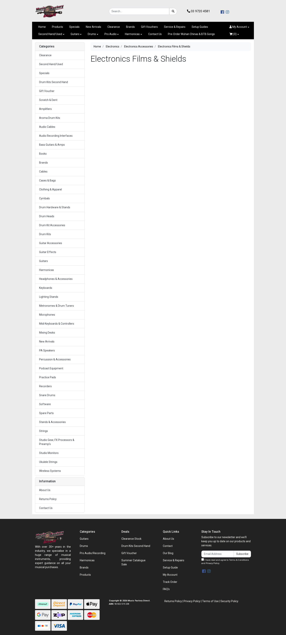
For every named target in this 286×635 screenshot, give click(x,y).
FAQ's (166, 589)
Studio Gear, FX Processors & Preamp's (56, 442)
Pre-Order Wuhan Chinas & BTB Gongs (191, 34)
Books (43, 153)
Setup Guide (170, 567)
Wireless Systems (50, 470)
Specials (74, 26)
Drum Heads (46, 216)
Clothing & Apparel (50, 189)
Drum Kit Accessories (52, 225)
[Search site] (173, 11)
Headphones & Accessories (56, 278)
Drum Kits (45, 234)
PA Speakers (47, 350)
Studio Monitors (49, 453)
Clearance (113, 26)
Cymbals (44, 198)
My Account (170, 574)
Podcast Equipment (51, 368)
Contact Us (155, 34)
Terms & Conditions (239, 560)
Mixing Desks (47, 332)
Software (45, 404)
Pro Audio (110, 34)
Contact (168, 545)
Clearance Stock (131, 538)
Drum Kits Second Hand (53, 82)
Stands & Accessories (52, 422)
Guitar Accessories (50, 243)
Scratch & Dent (48, 100)
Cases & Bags (47, 180)
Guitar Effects (47, 252)
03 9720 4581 (200, 11)
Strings (43, 431)
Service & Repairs (174, 26)
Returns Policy (48, 499)
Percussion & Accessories (55, 359)
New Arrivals (93, 26)
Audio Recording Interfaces (56, 135)
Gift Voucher (46, 91)
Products (57, 26)
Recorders (45, 386)
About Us (44, 490)
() (234, 34)
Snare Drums (47, 395)
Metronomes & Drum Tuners (56, 305)
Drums (92, 34)
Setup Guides (200, 26)
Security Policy (229, 601)
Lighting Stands (48, 296)
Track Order (170, 581)
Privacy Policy (212, 563)
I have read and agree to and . (225, 562)
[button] (239, 27)
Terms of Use (210, 601)
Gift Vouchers (149, 26)
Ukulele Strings (48, 461)
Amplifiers (45, 108)
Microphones (47, 314)
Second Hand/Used (50, 34)
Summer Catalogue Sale (133, 562)
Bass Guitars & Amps (52, 144)
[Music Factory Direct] (49, 11)
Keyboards (45, 287)
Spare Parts (46, 413)
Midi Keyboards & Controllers (56, 323)
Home (42, 26)
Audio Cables (47, 126)
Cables (43, 171)
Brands (130, 26)
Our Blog (168, 553)
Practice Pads (47, 377)
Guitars (75, 34)
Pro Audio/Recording (92, 553)
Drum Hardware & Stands (54, 207)
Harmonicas (132, 34)
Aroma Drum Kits (49, 117)
